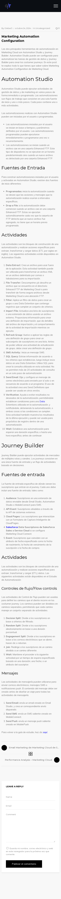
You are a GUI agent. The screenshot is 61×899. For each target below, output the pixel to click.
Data (42, 401)
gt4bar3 (8, 28)
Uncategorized (42, 28)
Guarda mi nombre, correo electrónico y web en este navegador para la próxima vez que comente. (29, 851)
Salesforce (12, 527)
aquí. (45, 732)
